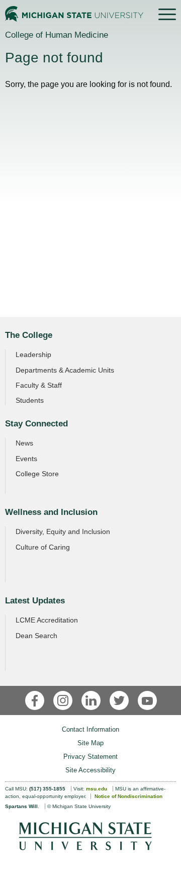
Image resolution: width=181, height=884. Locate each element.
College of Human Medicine (56, 35)
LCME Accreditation (47, 620)
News (24, 443)
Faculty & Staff (39, 385)
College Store (37, 474)
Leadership (33, 354)
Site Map (90, 743)
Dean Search (36, 636)
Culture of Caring (43, 547)
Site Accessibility (90, 770)
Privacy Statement (90, 756)
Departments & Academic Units (65, 370)
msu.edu (96, 788)
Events (26, 459)
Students (30, 400)
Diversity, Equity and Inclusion (63, 531)
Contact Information (90, 729)
